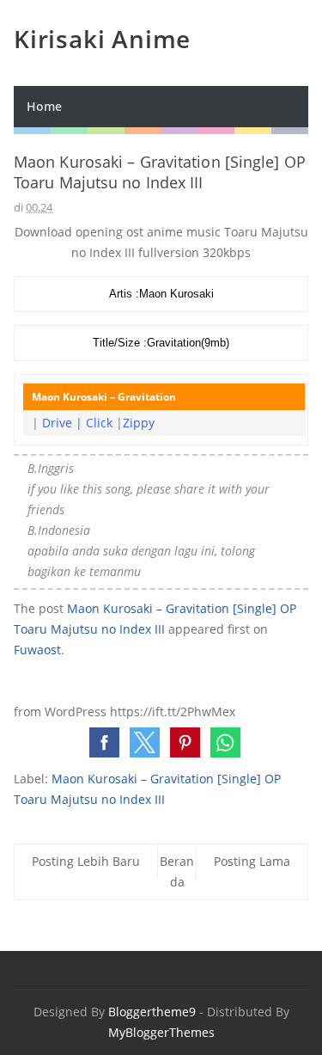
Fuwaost (37, 649)
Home (44, 106)
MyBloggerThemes (161, 1032)
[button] (104, 742)
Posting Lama (252, 861)
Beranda (177, 871)
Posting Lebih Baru (86, 861)
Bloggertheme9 (152, 1011)
